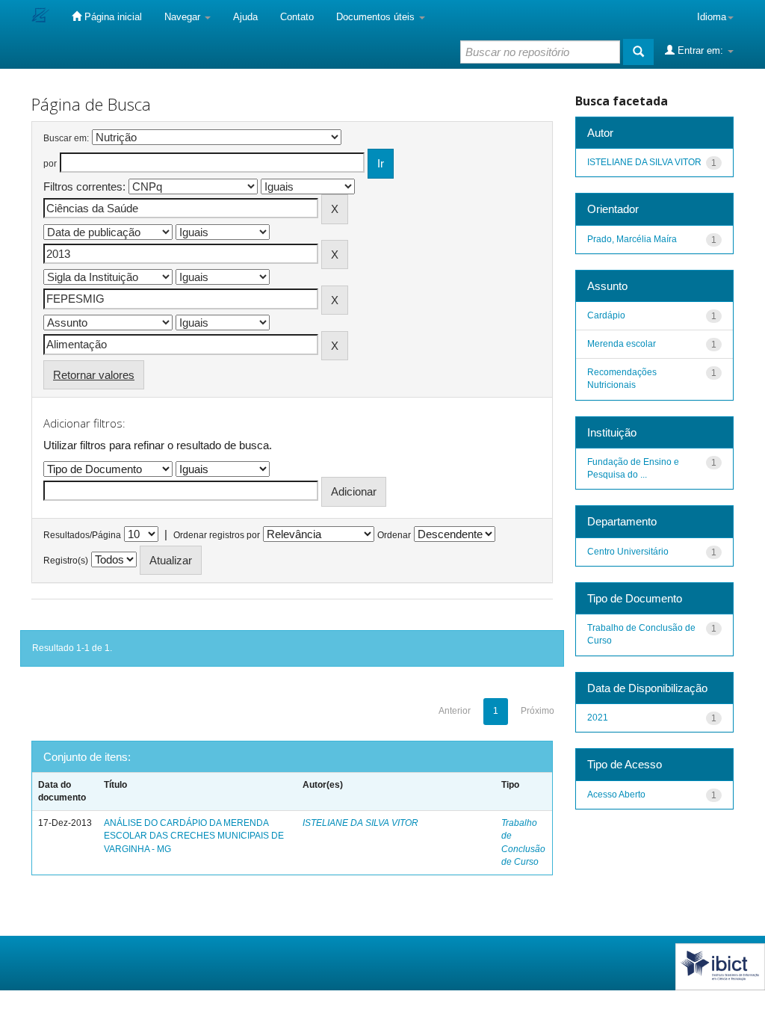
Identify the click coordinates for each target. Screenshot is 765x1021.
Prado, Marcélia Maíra (632, 239)
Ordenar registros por (216, 535)
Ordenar (394, 535)
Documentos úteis (377, 16)
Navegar (183, 16)
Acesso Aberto (616, 794)
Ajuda (245, 16)
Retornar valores (93, 374)
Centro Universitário (628, 551)
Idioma (711, 16)
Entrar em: (700, 50)
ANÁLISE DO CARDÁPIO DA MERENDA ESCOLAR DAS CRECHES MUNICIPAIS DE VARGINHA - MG (194, 836)
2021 (597, 717)
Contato (297, 16)
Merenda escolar (621, 344)
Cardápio (606, 315)
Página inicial (111, 16)
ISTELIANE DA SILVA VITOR (360, 823)
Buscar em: (66, 138)
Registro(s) (65, 560)
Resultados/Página (82, 535)
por (50, 163)
